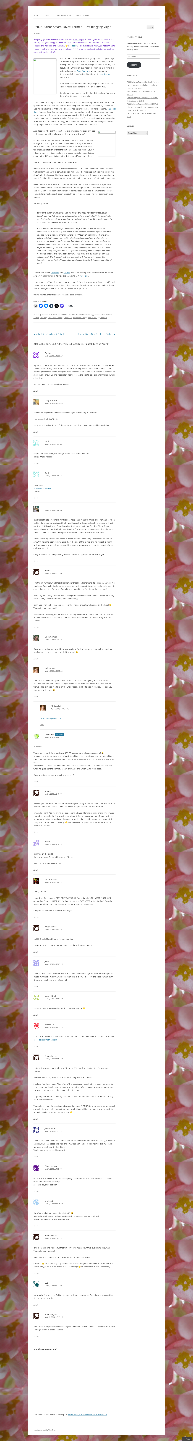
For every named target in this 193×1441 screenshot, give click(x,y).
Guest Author (81, 314)
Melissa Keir (50, 668)
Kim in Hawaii (51, 879)
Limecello (103, 317)
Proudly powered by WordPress (44, 1430)
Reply (35, 390)
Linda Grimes (51, 636)
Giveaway (71, 314)
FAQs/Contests (82, 15)
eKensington (104, 74)
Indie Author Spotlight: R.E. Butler (49, 334)
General (64, 314)
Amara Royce (101, 314)
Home (35, 15)
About (46, 15)
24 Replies (37, 33)
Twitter (67, 272)
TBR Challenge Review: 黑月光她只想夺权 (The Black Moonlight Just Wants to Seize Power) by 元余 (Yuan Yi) (142, 107)
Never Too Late (79, 317)
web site (84, 276)
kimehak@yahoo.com (42, 488)
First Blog (43, 317)
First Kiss (51, 317)
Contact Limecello (63, 15)
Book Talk (56, 314)
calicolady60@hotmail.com (45, 1040)
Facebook (55, 272)
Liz (46, 507)
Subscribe (134, 64)
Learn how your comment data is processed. (87, 1414)
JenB (47, 961)
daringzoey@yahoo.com (50, 718)
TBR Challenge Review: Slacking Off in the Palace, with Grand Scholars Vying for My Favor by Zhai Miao (142, 85)
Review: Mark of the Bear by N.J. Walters (97, 334)
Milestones (68, 317)
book (74, 46)
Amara (48, 570)
